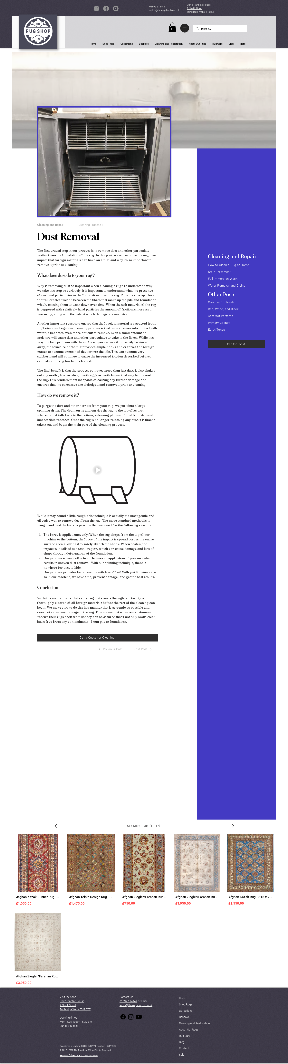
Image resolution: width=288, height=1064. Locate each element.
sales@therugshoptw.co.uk (164, 10)
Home (182, 998)
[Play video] (97, 470)
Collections (185, 1010)
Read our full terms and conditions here (79, 1055)
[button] (184, 28)
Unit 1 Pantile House (72, 1001)
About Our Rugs (188, 1029)
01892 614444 (157, 6)
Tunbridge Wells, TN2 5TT (75, 1009)
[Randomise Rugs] (56, 826)
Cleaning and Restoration (194, 1023)
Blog (182, 1042)
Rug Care (184, 1035)
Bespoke (184, 1017)
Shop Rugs (185, 1004)
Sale (181, 1054)
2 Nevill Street (68, 1005)
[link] (172, 27)
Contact (184, 1048)
